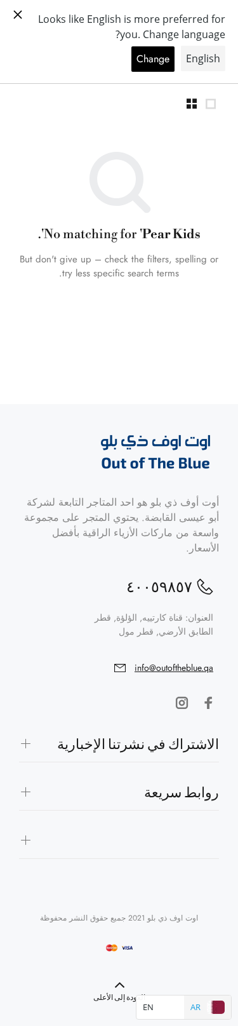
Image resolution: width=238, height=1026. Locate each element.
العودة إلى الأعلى (119, 997)
